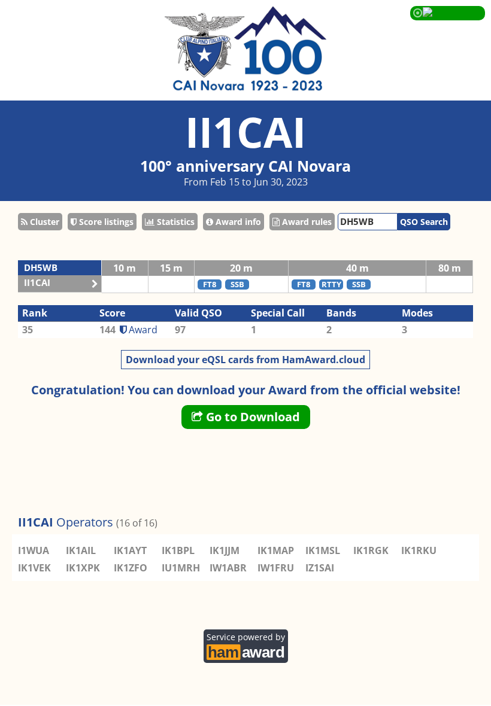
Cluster (43, 221)
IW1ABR (228, 567)
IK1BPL (178, 550)
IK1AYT (130, 550)
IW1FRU (275, 567)
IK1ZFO (130, 567)
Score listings (105, 221)
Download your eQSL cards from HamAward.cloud (245, 359)
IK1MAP (275, 550)
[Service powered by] (246, 650)
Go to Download (251, 417)
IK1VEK (34, 567)
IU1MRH (181, 567)
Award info (237, 221)
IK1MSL (322, 550)
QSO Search (424, 221)
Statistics (174, 221)
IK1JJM (225, 550)
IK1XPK (83, 567)
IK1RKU (419, 550)
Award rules (306, 221)
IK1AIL (81, 550)
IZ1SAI (319, 567)
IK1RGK (371, 550)
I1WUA (33, 550)
